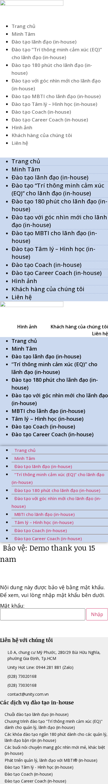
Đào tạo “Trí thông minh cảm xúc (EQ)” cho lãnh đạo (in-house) (58, 189)
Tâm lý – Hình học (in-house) (48, 418)
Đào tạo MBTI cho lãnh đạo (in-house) (56, 96)
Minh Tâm (23, 34)
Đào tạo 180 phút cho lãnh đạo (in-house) (59, 205)
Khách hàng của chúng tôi (42, 135)
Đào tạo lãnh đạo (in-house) (44, 41)
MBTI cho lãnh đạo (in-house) (48, 410)
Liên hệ (20, 143)
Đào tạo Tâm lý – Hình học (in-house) (54, 104)
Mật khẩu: (12, 606)
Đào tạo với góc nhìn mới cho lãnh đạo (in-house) (59, 221)
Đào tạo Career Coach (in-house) (50, 119)
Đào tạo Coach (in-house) (41, 111)
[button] (54, 151)
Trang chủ (23, 26)
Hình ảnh (22, 127)
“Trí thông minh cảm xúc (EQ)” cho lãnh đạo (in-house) (54, 368)
